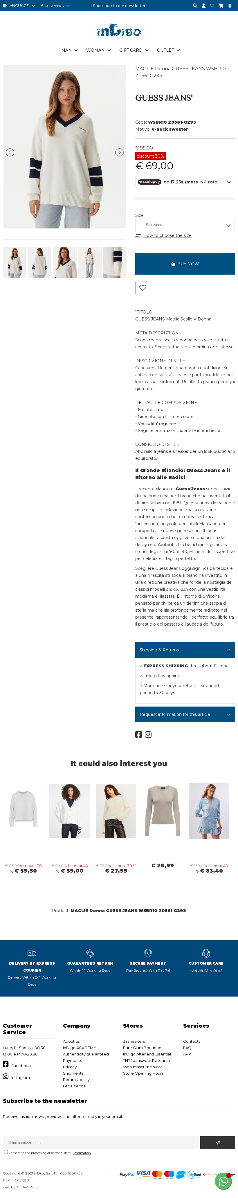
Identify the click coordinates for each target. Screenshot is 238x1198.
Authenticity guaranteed (86, 1054)
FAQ (187, 1047)
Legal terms (74, 1086)
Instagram (20, 1077)
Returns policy (76, 1079)
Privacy (70, 1066)
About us (71, 1041)
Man (66, 50)
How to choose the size (167, 235)
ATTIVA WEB (27, 1187)
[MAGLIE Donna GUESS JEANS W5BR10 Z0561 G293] (64, 227)
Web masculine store (143, 1066)
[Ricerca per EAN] (227, 6)
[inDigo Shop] (119, 40)
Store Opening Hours (143, 1073)
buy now (187, 263)
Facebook (21, 1065)
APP (187, 1054)
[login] (201, 6)
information (82, 1153)
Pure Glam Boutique (142, 1047)
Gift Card (131, 50)
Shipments (73, 1073)
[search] (193, 6)
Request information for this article (175, 714)
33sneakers (134, 1041)
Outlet (165, 50)
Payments (72, 1060)
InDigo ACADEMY (79, 1047)
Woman (95, 50)
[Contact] (209, 6)
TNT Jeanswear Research (146, 1060)
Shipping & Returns (159, 650)
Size (139, 215)
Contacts (191, 1041)
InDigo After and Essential (147, 1054)
